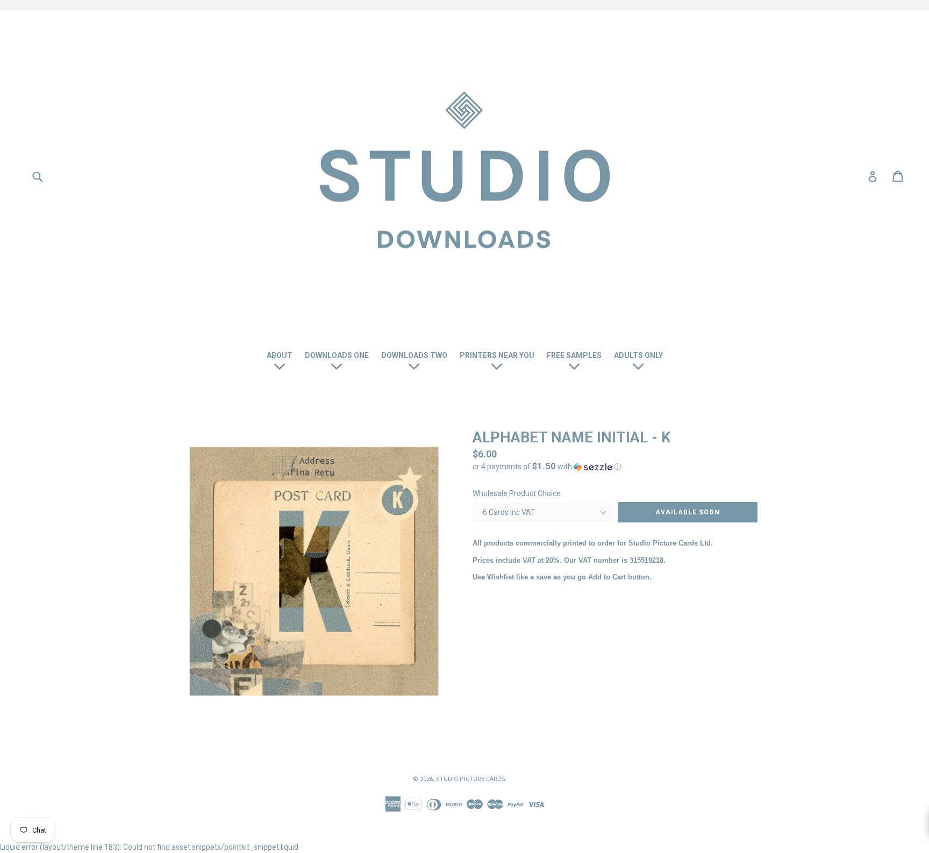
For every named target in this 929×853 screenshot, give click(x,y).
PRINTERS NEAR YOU (497, 355)
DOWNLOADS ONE (337, 355)
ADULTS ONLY (638, 355)
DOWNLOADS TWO (414, 355)
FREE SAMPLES (574, 355)
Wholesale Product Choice (517, 493)
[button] (615, 466)
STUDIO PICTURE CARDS (470, 779)
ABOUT (279, 355)
